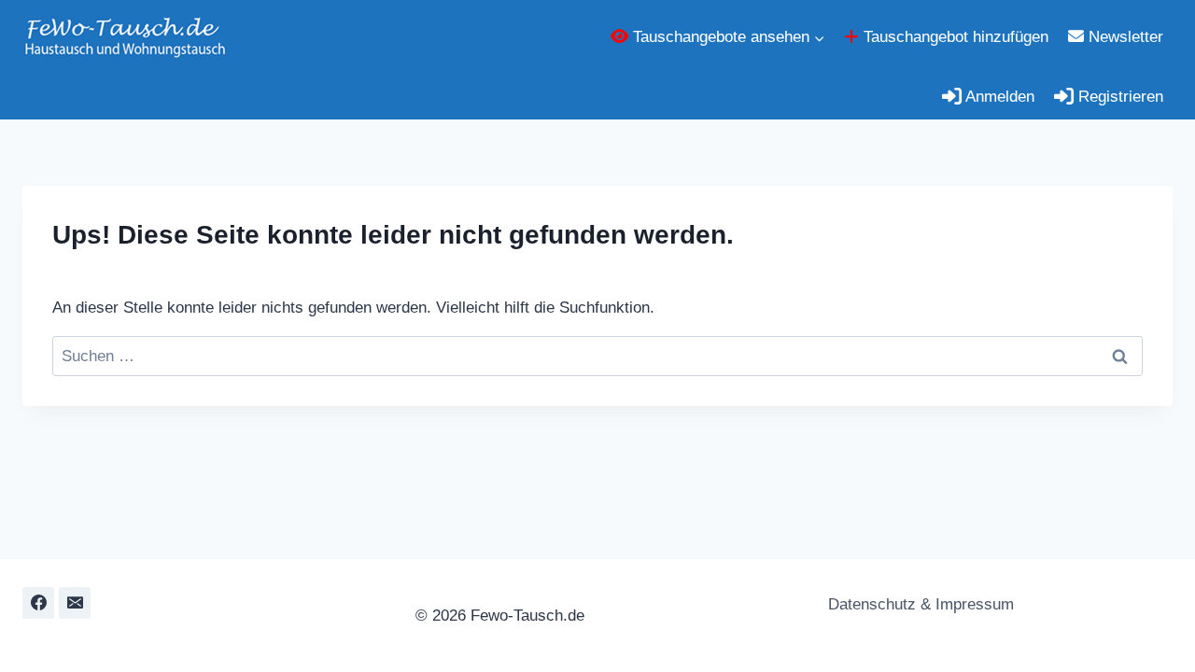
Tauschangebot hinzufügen (953, 37)
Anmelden (998, 96)
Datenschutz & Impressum (918, 604)
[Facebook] (38, 603)
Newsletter (1123, 37)
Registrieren (1118, 96)
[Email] (75, 603)
